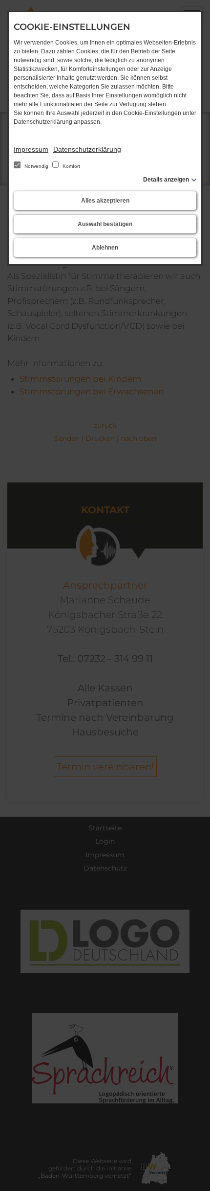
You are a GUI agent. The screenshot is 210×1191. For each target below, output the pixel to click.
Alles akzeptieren (105, 200)
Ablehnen (105, 247)
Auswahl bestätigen (105, 224)
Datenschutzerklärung (87, 149)
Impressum (31, 149)
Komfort (70, 166)
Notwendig (36, 166)
